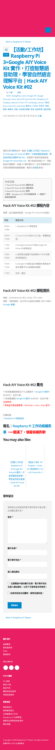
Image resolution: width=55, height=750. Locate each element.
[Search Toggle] (27, 18)
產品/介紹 (7, 684)
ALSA (8, 95)
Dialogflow (16, 95)
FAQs (5, 651)
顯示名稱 (12, 548)
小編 (11, 92)
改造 (47, 106)
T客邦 (46, 102)
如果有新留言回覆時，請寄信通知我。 (27, 593)
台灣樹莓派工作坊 (10, 714)
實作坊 (28, 106)
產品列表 (6, 688)
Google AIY (32, 95)
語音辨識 (47, 109)
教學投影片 (7, 707)
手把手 (41, 106)
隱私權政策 (7, 647)
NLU (34, 99)
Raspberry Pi (42, 99)
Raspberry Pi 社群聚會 (12, 717)
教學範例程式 (8, 710)
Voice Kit (12, 106)
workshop (21, 106)
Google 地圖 (9, 304)
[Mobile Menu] (48, 30)
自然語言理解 (24, 109)
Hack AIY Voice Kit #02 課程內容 (20, 185)
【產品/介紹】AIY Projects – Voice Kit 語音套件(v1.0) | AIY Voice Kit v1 (35, 467)
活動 (19, 92)
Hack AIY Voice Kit (24, 99)
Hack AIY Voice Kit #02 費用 (18, 191)
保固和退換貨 (8, 694)
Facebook (5, 667)
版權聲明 (6, 644)
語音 (32, 109)
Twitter (11, 667)
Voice (5, 106)
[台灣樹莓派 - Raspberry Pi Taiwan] (9, 18)
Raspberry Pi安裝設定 (14, 418)
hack (14, 99)
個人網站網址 (14, 571)
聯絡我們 (6, 654)
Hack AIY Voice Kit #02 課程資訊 (20, 188)
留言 (10, 517)
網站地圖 (6, 724)
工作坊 (35, 106)
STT (26, 102)
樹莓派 (10, 109)
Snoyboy (6, 102)
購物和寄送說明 (9, 691)
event (24, 95)
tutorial (40, 102)
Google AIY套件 (42, 391)
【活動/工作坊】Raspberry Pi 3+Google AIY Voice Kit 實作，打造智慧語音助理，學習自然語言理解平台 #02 (27, 154)
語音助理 (38, 109)
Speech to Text (17, 102)
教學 (5, 109)
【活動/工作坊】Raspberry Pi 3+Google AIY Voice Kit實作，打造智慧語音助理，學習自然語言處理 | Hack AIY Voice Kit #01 (17, 474)
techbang (33, 102)
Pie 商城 (6, 681)
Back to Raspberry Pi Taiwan (18, 41)
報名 (37, 167)
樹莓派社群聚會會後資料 (13, 720)
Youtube (17, 667)
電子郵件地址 (14, 559)
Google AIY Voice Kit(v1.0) (14, 160)
